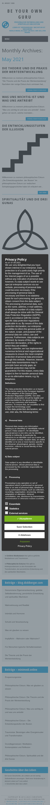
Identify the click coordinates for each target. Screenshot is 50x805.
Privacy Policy (25, 546)
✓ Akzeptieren (24, 519)
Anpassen (25, 541)
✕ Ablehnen (24, 535)
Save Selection (24, 527)
